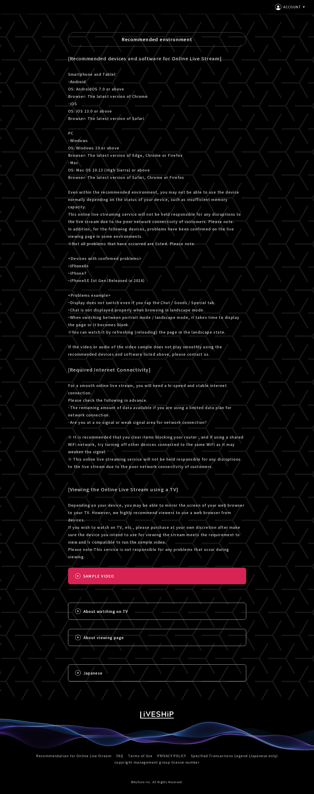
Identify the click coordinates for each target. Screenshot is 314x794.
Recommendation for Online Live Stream (73, 755)
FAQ (119, 755)
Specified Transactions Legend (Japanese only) (234, 755)
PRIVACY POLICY (171, 755)
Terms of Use (140, 755)
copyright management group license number (157, 762)
